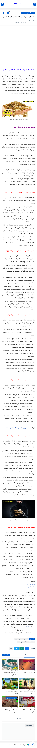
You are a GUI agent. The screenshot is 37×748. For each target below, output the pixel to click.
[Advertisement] (18, 46)
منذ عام (32, 670)
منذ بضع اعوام (14, 670)
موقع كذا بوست (30, 587)
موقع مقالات (31, 584)
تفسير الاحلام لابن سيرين (28, 13)
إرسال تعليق (29, 725)
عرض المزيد (6, 655)
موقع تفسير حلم (25, 627)
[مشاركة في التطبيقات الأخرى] (11, 648)
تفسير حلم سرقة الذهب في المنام (26, 642)
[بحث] (2, 4)
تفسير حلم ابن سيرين (28, 672)
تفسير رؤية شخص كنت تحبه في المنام (17, 428)
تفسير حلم (18, 4)
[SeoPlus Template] (28, 745)
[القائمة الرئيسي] (34, 4)
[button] (27, 648)
